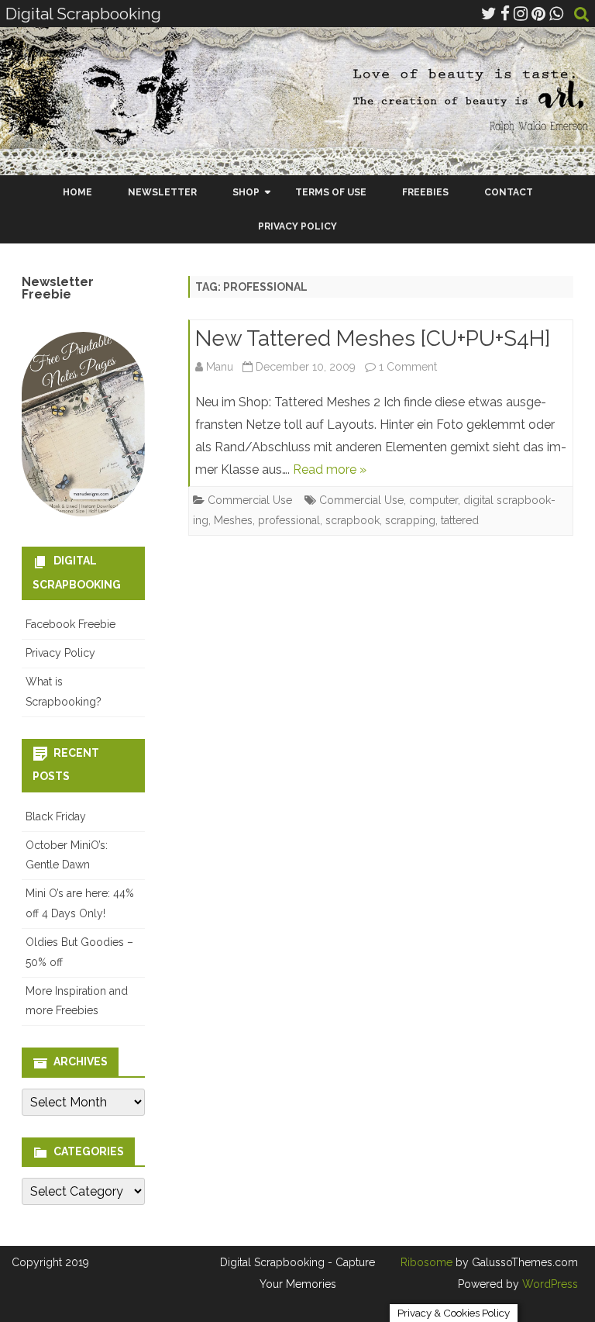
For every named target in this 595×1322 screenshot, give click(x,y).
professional (289, 520)
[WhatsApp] (556, 13)
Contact (508, 192)
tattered (460, 520)
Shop (246, 192)
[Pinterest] (538, 13)
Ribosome (426, 1262)
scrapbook (352, 520)
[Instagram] (521, 13)
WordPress (548, 1284)
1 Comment (408, 367)
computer (433, 500)
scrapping (410, 520)
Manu (219, 367)
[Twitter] (489, 13)
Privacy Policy (297, 226)
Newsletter (162, 192)
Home (77, 192)
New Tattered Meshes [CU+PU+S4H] (372, 338)
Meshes (233, 520)
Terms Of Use (330, 192)
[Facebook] (505, 13)
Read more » (329, 469)
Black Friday (56, 816)
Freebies (425, 192)
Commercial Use (250, 500)
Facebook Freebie (70, 624)
